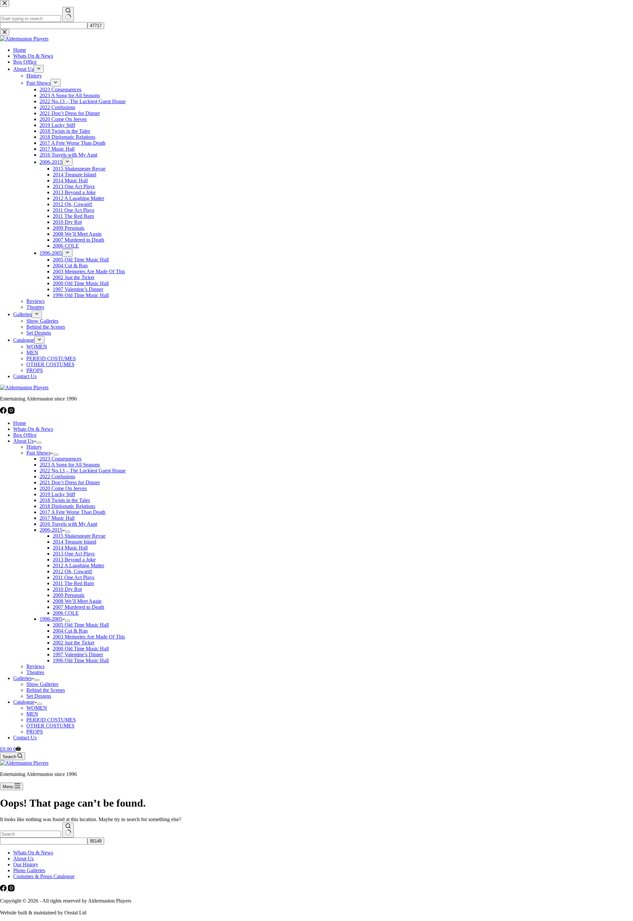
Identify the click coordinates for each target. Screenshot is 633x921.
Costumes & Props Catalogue (44, 876)
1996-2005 (51, 619)
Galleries (22, 678)
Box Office (25, 435)
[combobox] (30, 834)
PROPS (34, 731)
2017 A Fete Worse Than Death (73, 512)
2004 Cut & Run (70, 631)
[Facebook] (4, 412)
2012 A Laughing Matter (78, 565)
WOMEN (36, 708)
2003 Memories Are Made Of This (89, 636)
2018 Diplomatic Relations (67, 506)
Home (19, 423)
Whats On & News (33, 429)
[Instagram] (11, 412)
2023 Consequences (60, 458)
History (34, 447)
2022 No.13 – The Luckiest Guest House (83, 470)
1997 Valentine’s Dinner (78, 654)
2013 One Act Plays (74, 553)
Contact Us (25, 737)
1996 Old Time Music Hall (81, 660)
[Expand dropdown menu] (39, 443)
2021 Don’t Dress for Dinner (70, 482)
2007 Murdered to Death (78, 607)
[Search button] (68, 830)
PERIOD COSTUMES (51, 720)
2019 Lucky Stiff (57, 494)
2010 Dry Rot (67, 589)
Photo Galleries (29, 870)
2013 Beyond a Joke (74, 559)
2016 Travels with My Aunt (68, 524)
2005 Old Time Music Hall (81, 625)
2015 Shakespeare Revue (79, 536)
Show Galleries (42, 684)
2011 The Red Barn (73, 583)
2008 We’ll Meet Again (77, 601)
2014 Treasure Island (74, 542)
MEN (32, 714)
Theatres (35, 672)
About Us (23, 441)
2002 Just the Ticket (73, 642)
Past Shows (38, 453)
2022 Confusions (57, 476)
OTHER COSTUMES (50, 725)
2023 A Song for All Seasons (70, 464)
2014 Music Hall (70, 547)
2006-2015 (51, 530)
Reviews (35, 666)
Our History (25, 864)
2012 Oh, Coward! (72, 571)
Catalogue (23, 702)
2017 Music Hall (57, 518)
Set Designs (38, 696)
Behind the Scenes (45, 690)
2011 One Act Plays (73, 577)
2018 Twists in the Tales (65, 500)
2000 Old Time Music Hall (81, 648)
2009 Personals (68, 595)
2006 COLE (66, 613)
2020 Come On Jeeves (63, 488)
